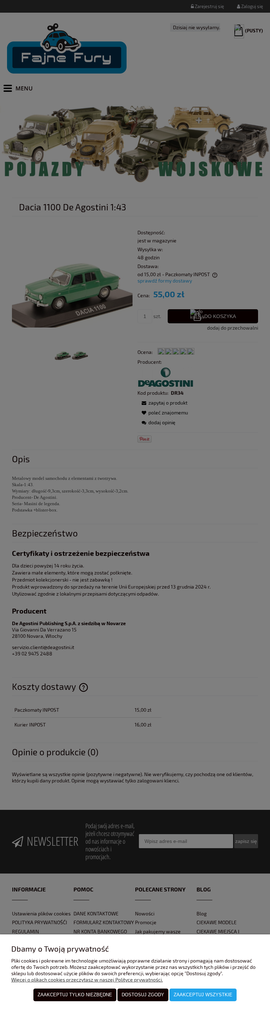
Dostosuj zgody (143, 994)
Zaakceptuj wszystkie (203, 994)
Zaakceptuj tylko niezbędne (75, 994)
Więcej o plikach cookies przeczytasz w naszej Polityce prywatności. (87, 980)
